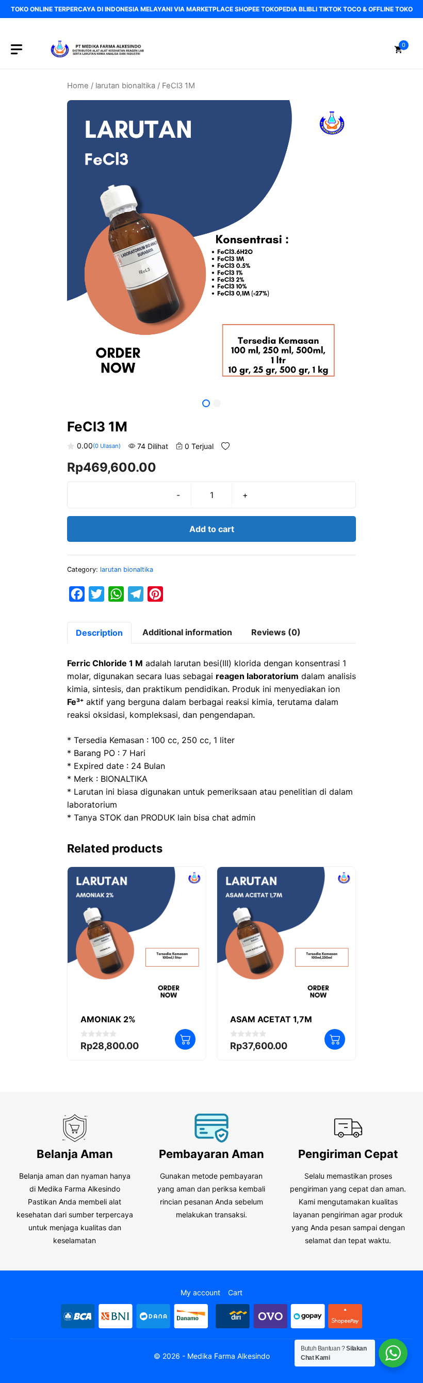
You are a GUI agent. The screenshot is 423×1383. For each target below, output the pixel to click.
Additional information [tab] (187, 632)
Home (78, 85)
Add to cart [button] (185, 1039)
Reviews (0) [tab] (276, 632)
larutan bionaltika (125, 85)
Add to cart (211, 529)
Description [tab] (99, 633)
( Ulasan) (107, 445)
